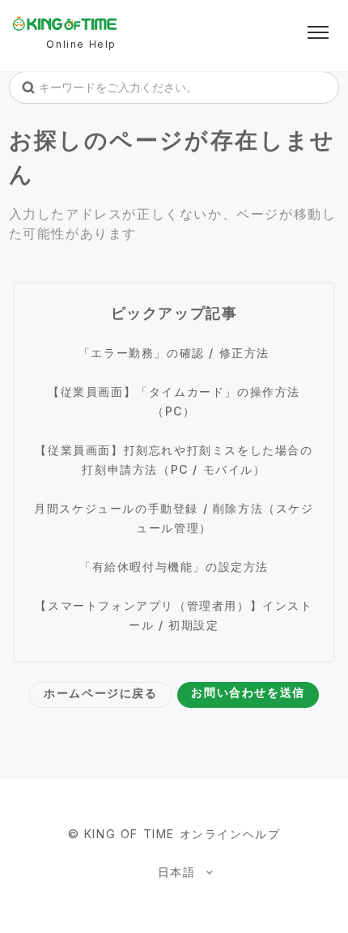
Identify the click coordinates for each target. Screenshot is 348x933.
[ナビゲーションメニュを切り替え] (318, 32)
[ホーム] (65, 23)
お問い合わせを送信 (247, 692)
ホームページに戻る (100, 693)
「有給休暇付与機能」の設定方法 (174, 566)
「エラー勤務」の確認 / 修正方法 (174, 353)
